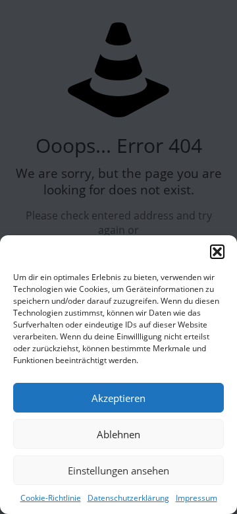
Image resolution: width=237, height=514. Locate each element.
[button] (217, 251)
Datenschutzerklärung (128, 497)
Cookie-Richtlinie (50, 497)
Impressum (196, 497)
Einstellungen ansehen (118, 470)
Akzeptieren (118, 398)
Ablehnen (118, 434)
